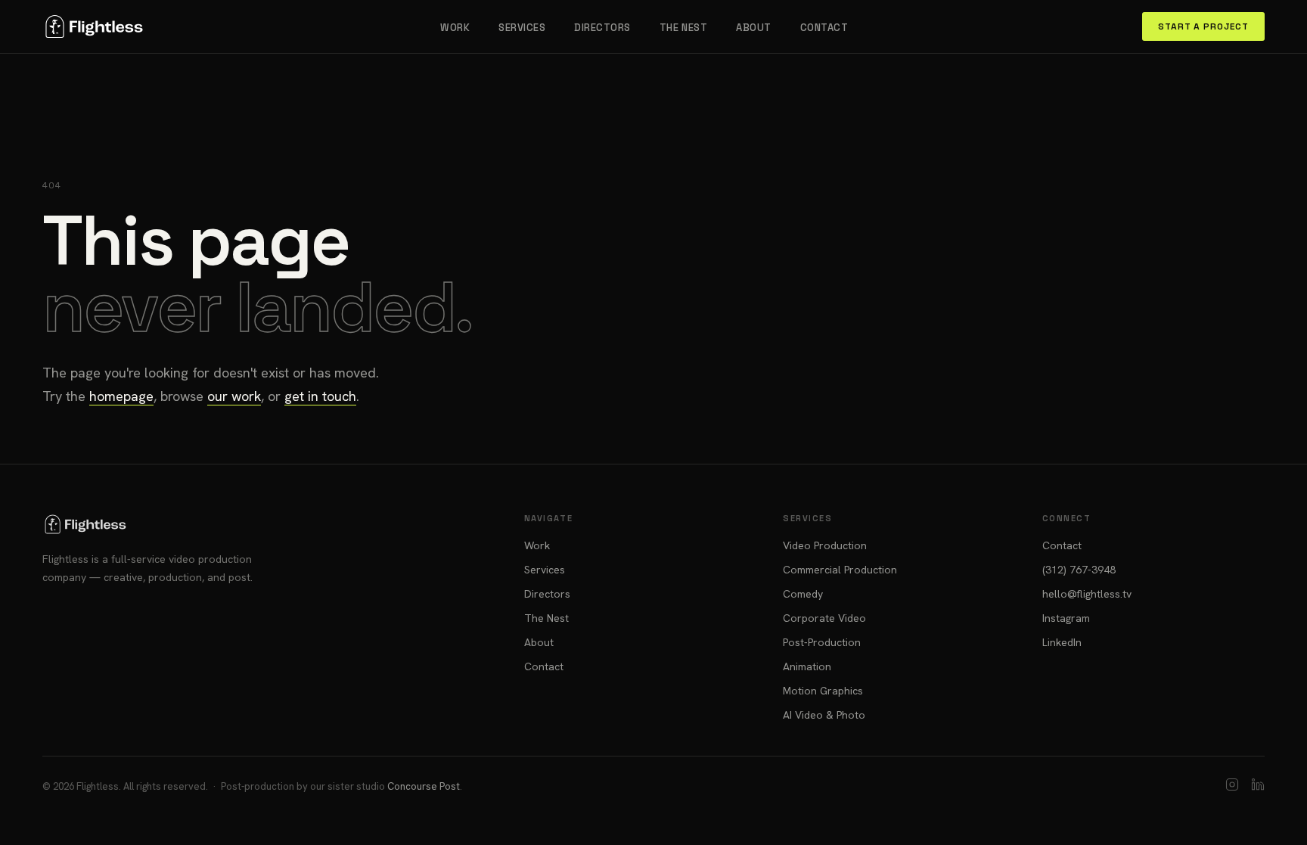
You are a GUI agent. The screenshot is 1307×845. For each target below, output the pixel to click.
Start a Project (1203, 26)
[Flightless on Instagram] (1232, 786)
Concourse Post (423, 786)
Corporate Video (824, 618)
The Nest (683, 27)
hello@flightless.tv (1087, 594)
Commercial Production (840, 569)
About (753, 27)
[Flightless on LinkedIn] (1258, 786)
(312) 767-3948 (1079, 569)
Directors (602, 27)
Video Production (825, 545)
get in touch (320, 396)
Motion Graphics (823, 690)
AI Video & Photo (824, 715)
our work (234, 396)
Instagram (1066, 618)
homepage (121, 396)
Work (455, 27)
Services (521, 27)
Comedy (803, 594)
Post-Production (822, 642)
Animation (807, 666)
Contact (824, 27)
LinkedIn (1062, 642)
